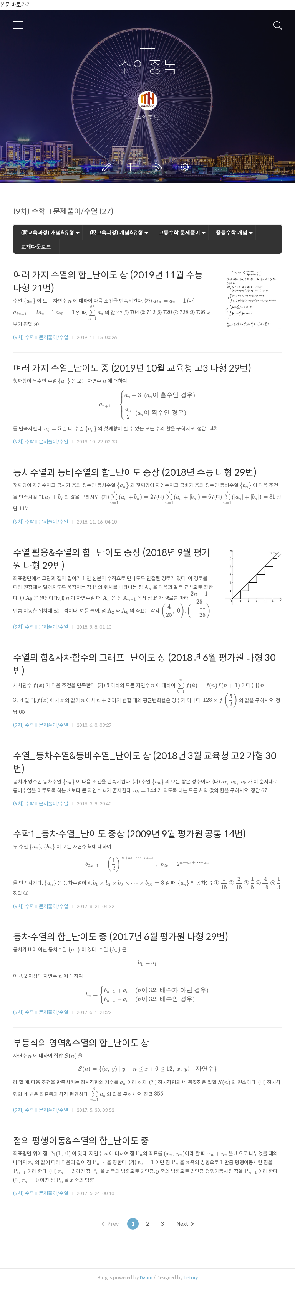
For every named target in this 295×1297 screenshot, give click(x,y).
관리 (186, 167)
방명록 (134, 167)
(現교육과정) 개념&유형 (116, 232)
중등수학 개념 (231, 232)
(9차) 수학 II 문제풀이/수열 (40, 337)
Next (182, 1223)
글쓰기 (108, 167)
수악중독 (147, 67)
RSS (160, 167)
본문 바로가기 (15, 4)
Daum (146, 1277)
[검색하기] (277, 25)
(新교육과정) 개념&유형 (47, 232)
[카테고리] (18, 25)
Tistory (191, 1277)
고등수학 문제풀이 (179, 232)
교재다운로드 (36, 246)
